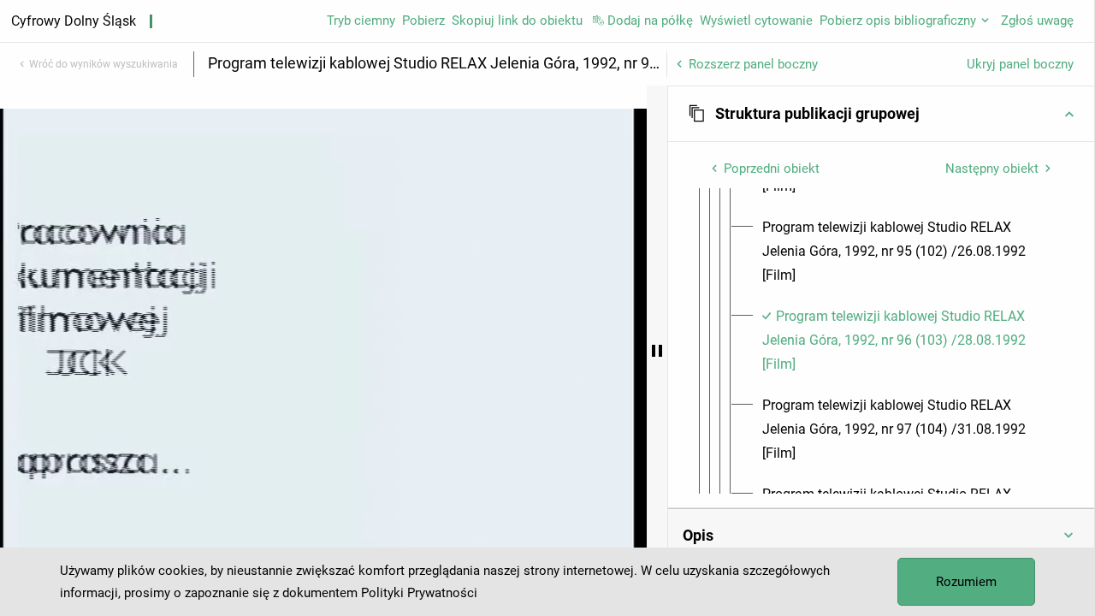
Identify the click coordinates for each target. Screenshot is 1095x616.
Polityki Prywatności (419, 593)
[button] (881, 113)
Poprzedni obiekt (772, 168)
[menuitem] (908, 251)
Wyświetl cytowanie (756, 20)
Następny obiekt (992, 168)
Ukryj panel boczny (1020, 64)
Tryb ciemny (361, 20)
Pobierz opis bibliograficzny (898, 20)
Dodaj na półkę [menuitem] (650, 20)
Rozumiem (966, 581)
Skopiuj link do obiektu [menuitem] (517, 20)
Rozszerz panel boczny (753, 64)
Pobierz (423, 20)
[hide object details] (657, 351)
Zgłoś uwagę (1037, 20)
